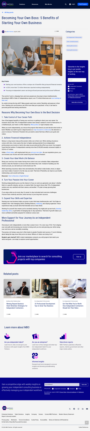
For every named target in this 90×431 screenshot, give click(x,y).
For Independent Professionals (74, 37)
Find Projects (83, 4)
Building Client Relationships (13, 301)
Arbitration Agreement (75, 97)
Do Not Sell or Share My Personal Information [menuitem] (14, 422)
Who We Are (48, 4)
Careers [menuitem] (41, 414)
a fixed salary (10, 152)
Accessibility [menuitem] (43, 420)
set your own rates (36, 152)
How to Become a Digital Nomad (18, 176)
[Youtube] (87, 409)
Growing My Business (72, 50)
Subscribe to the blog (77, 102)
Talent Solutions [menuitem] (19, 414)
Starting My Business (72, 45)
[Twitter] (70, 409)
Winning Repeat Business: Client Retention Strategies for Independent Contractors (16, 306)
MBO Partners (10, 31)
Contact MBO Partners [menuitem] (51, 414)
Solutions (22, 4)
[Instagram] (78, 409)
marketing (39, 203)
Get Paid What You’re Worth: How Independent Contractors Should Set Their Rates (73, 306)
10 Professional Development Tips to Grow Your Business (45, 305)
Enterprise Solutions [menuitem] (7, 414)
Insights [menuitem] (27, 414)
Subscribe (84, 384)
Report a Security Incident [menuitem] (9, 416)
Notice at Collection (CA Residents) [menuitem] (58, 420)
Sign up (78, 257)
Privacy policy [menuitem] (5, 420)
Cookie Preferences (83, 427)
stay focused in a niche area (42, 130)
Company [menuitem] (34, 414)
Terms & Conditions (80, 96)
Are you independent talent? (14, 342)
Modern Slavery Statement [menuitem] (66, 414)
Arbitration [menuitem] (14, 420)
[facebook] (74, 409)
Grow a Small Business (72, 41)
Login (73, 4)
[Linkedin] (82, 409)
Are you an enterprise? (40, 342)
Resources (35, 4)
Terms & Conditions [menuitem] (24, 420)
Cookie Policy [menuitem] (35, 420)
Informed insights (38, 362)
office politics (34, 125)
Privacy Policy (71, 96)
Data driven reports (66, 342)
